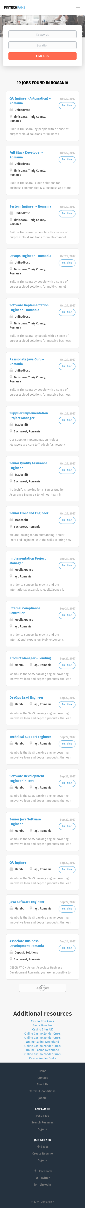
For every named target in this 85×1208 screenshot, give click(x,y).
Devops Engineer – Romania (30, 256)
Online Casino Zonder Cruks (42, 1033)
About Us (42, 1084)
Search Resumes (42, 1122)
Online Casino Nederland (42, 1042)
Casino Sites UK (42, 1029)
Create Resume (42, 1153)
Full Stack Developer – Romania (26, 155)
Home (42, 1071)
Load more (42, 988)
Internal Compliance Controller (24, 611)
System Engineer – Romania (30, 206)
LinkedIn (45, 1184)
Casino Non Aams (42, 1021)
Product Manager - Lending (30, 658)
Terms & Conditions (42, 1091)
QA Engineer (18, 862)
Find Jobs (42, 56)
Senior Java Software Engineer (25, 822)
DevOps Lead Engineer (26, 697)
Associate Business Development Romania (26, 944)
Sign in (42, 1129)
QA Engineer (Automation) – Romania (30, 101)
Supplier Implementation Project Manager (28, 416)
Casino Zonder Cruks (42, 1058)
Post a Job (42, 1115)
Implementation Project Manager (27, 561)
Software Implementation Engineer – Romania (28, 308)
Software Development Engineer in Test (26, 779)
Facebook (45, 1171)
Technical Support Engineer (30, 737)
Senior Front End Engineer (28, 513)
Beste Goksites (42, 1025)
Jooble (42, 1098)
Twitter (45, 1178)
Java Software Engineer (26, 902)
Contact (43, 1078)
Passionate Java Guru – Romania (26, 362)
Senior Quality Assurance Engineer (28, 466)
